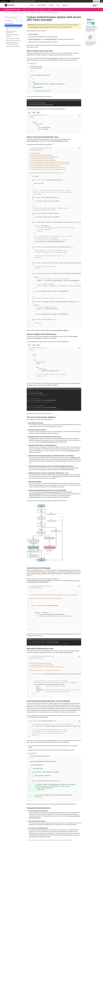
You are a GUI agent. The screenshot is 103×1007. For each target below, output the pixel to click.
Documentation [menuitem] (41, 5)
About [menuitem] (32, 5)
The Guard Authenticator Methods (12, 35)
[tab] (29, 112)
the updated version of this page (39, 27)
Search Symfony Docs (12, 17)
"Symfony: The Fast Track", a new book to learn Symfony (24, 1)
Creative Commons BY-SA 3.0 (61, 840)
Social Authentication (35, 39)
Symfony (4, 1)
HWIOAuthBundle (51, 39)
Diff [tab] (28, 63)
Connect (97, 1)
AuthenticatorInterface (51, 492)
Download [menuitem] (65, 5)
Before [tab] (31, 63)
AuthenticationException (47, 442)
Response (74, 457)
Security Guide (53, 58)
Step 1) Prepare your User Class (13, 25)
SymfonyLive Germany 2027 (12, 9)
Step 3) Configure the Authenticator (11, 32)
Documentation (13, 12)
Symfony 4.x (58, 25)
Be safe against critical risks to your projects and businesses (91, 43)
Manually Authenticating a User (13, 40)
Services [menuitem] (51, 5)
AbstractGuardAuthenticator (60, 141)
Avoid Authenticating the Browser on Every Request (12, 43)
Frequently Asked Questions (13, 46)
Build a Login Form (33, 34)
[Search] (101, 1)
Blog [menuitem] (58, 5)
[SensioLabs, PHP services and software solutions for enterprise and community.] (95, 6)
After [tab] (35, 63)
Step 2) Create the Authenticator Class (14, 28)
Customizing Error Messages (13, 38)
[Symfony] (16, 5)
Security (21, 12)
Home (6, 12)
